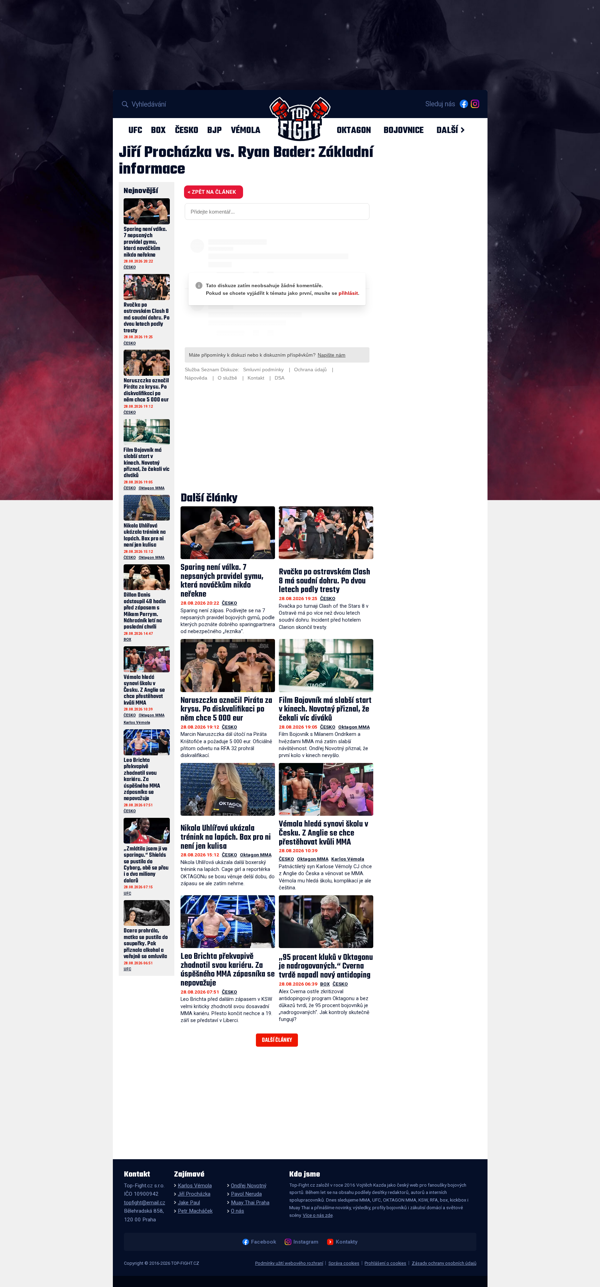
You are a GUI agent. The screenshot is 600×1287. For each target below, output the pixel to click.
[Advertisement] (277, 437)
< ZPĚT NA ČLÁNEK (212, 192)
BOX (158, 130)
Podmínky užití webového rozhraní (289, 1263)
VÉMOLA (245, 130)
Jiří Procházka (194, 1194)
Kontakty (346, 1242)
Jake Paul (189, 1202)
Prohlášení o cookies (385, 1263)
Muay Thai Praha (250, 1202)
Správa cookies (343, 1263)
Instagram (305, 1242)
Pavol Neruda (246, 1194)
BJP (214, 130)
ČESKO (186, 130)
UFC (135, 130)
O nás (237, 1211)
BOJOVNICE (404, 130)
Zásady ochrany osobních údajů (444, 1263)
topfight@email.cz (144, 1202)
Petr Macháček (195, 1211)
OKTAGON (354, 130)
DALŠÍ (447, 130)
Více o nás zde (318, 1215)
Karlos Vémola (347, 859)
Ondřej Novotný (248, 1185)
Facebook (263, 1242)
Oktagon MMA (354, 727)
